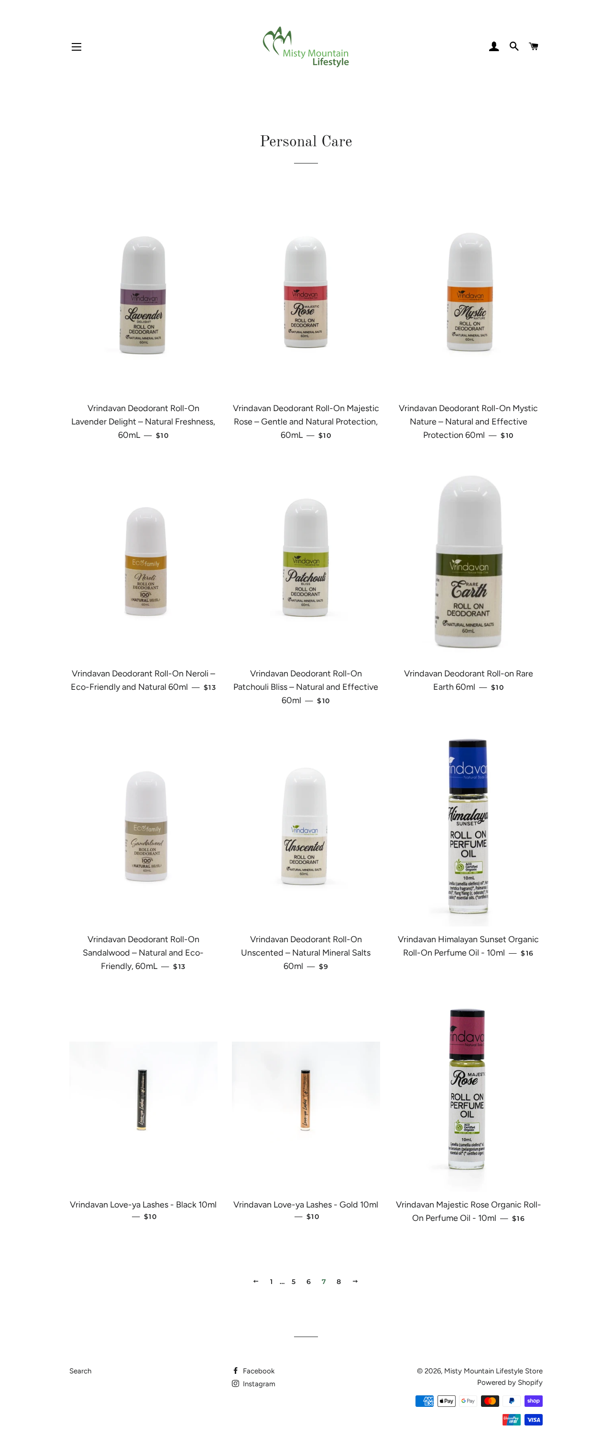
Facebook (257, 1371)
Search (80, 1371)
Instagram (258, 1384)
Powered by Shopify (510, 1382)
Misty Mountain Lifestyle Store (493, 1371)
